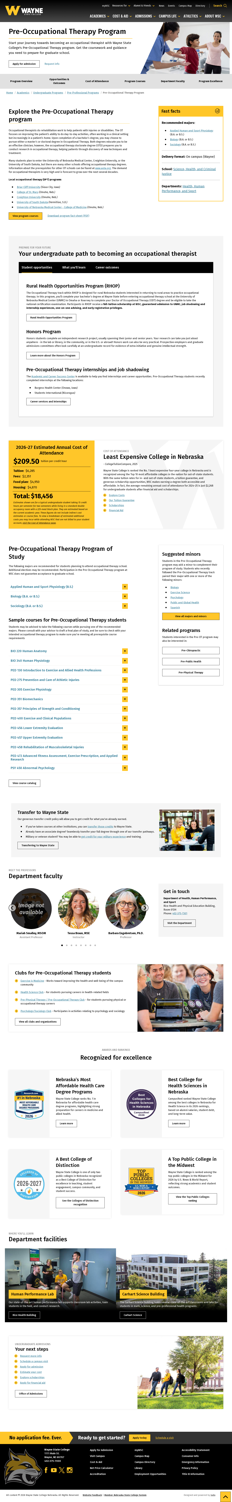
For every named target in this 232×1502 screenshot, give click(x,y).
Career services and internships (48, 401)
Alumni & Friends (143, 5)
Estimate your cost (31, 1372)
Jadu (213, 1495)
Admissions (146, 16)
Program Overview (21, 81)
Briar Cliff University (28, 187)
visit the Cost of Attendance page (39, 523)
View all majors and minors (191, 616)
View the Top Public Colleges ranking (192, 1198)
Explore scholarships (32, 1377)
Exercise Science (180, 592)
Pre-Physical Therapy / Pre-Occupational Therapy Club (53, 999)
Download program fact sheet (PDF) (68, 215)
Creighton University (29, 197)
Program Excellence (211, 81)
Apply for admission (24, 63)
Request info (52, 63)
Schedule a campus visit (34, 1361)
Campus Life (170, 16)
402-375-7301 (179, 913)
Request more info (31, 1356)
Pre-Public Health (191, 661)
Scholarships (116, 505)
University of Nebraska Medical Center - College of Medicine (52, 207)
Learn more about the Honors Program (52, 355)
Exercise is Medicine (32, 980)
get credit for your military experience (103, 836)
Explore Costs (117, 495)
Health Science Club (32, 992)
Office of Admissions (31, 1393)
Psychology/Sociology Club (36, 1011)
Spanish (175, 607)
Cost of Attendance (97, 81)
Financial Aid (116, 510)
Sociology (175, 144)
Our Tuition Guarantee (121, 500)
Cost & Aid (123, 16)
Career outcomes (107, 267)
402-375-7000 (52, 1460)
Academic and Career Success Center (53, 376)
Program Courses (135, 81)
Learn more (66, 1123)
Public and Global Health (184, 602)
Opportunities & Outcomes (59, 81)
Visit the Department (179, 923)
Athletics (193, 16)
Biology (174, 139)
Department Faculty (173, 81)
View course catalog (24, 783)
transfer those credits (100, 826)
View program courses (25, 215)
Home (9, 92)
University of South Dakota (32, 202)
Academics (100, 16)
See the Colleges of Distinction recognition (80, 1202)
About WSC (215, 16)
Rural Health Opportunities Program (51, 317)
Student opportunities (37, 267)
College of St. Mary (27, 192)
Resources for (121, 5)
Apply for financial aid (32, 1382)
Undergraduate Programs (48, 92)
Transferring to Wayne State (37, 845)
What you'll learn (74, 267)
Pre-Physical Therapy (191, 672)
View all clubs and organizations (38, 1021)
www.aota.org (103, 168)
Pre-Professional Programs (83, 92)
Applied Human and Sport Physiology (191, 130)
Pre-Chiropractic (190, 650)
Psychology (176, 597)
